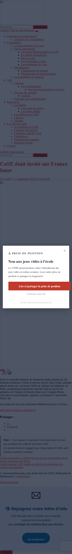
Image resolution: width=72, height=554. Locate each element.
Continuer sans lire (36, 294)
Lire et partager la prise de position (39, 286)
